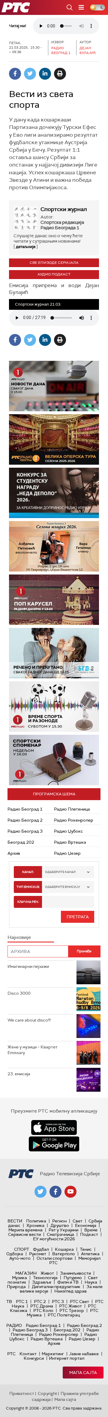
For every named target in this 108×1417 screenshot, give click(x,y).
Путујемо (73, 1277)
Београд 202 (21, 842)
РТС (11, 1353)
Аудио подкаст (54, 274)
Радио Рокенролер (73, 820)
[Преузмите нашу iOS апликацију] (54, 1127)
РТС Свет (79, 1301)
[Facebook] (15, 74)
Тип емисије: (28, 887)
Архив (14, 853)
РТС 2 (40, 1301)
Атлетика (90, 1253)
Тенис (86, 1249)
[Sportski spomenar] (54, 760)
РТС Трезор (71, 1310)
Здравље (41, 1282)
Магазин (26, 1273)
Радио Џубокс (68, 831)
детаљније (25, 246)
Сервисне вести (24, 1234)
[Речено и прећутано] (54, 653)
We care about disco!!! (29, 1020)
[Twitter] (30, 74)
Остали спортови (54, 1258)
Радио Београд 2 (25, 820)
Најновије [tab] (19, 937)
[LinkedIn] (45, 74)
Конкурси (34, 1358)
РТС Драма (41, 1306)
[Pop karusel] (54, 599)
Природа (16, 1286)
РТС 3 (58, 1301)
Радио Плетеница (72, 809)
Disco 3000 (19, 993)
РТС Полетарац (64, 1315)
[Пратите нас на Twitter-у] (40, 1192)
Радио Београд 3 (25, 831)
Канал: (28, 872)
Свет (77, 1221)
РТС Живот (70, 1306)
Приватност (21, 1393)
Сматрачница (60, 1234)
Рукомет (37, 1253)
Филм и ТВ (68, 1282)
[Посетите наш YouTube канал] (70, 1192)
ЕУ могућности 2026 (54, 1239)
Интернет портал (66, 1358)
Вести (15, 1221)
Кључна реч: (28, 902)
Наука (91, 1282)
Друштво (59, 1225)
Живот (47, 1273)
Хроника (35, 1225)
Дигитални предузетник (56, 1286)
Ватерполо (63, 1253)
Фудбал (41, 1249)
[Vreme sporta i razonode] (54, 706)
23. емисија (19, 1073)
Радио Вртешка (70, 842)
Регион (59, 1221)
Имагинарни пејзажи (28, 966)
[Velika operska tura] (54, 439)
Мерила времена (25, 1230)
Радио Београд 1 (25, 809)
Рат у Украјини (63, 1230)
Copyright (47, 1393)
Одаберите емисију (62, 887)
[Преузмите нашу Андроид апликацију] (54, 1143)
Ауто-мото (20, 1258)
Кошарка (64, 1249)
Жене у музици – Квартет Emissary (33, 1050)
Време (91, 1230)
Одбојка (14, 1253)
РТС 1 (22, 1301)
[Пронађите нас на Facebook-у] (56, 1192)
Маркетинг (53, 1353)
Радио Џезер (67, 853)
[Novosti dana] (54, 386)
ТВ (9, 1301)
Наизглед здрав (70, 1291)
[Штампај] (60, 74)
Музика (19, 1277)
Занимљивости (75, 1273)
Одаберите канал (60, 872)
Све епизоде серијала (54, 262)
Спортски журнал (63, 209)
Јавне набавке (84, 1353)
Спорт (21, 1249)
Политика (36, 1221)
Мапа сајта (83, 1372)
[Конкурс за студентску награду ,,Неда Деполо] (54, 493)
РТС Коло (43, 1310)
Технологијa (45, 1277)
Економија (85, 1225)
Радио (14, 1325)
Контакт (28, 1353)
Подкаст (89, 1234)
